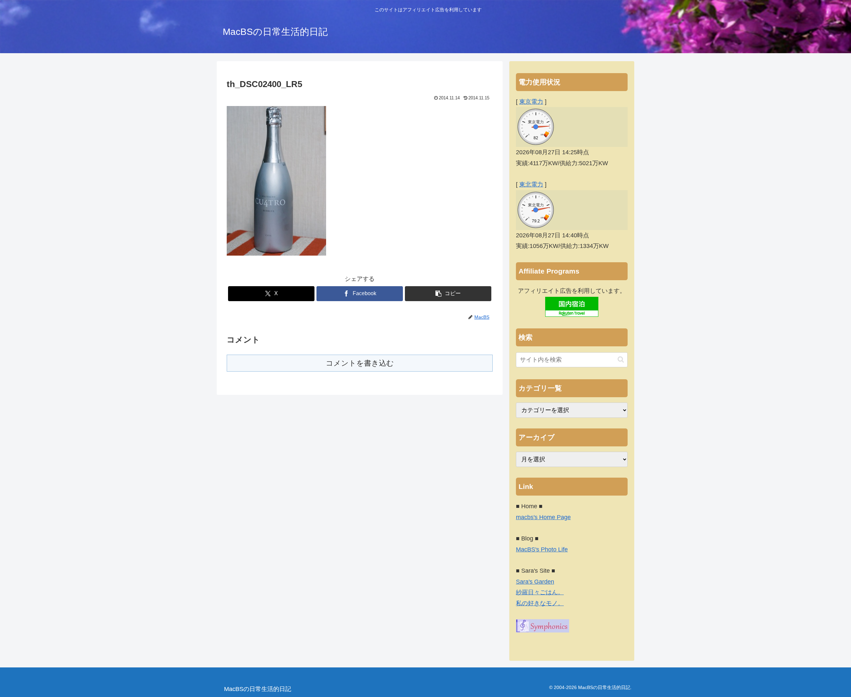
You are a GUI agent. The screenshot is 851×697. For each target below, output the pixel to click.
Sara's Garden (535, 581)
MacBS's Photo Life (542, 549)
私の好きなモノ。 (540, 603)
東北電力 (531, 184)
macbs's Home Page (543, 517)
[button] (448, 293)
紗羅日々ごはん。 (540, 592)
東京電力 (531, 101)
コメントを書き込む (360, 363)
